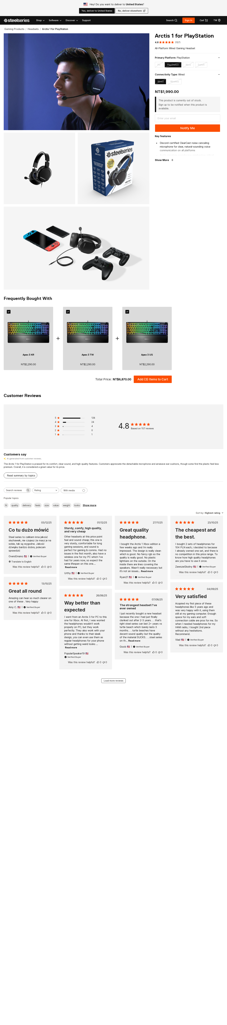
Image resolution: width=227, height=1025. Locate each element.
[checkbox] (9, 312)
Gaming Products (14, 29)
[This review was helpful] (42, 566)
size (47, 505)
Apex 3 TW (88, 354)
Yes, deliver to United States (97, 10)
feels (37, 505)
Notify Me (187, 128)
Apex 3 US (147, 354)
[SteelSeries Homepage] (18, 20)
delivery (27, 505)
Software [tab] (54, 20)
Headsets (33, 29)
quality (14, 505)
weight (66, 505)
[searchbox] (14, 490)
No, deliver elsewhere (130, 10)
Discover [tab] (70, 20)
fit (6, 505)
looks (77, 505)
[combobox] (45, 490)
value (56, 505)
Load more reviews (113, 680)
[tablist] (57, 20)
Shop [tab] (39, 20)
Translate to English (21, 561)
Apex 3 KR (28, 354)
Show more (89, 505)
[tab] (172, 20)
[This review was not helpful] (48, 566)
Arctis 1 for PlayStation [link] (55, 29)
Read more (71, 567)
